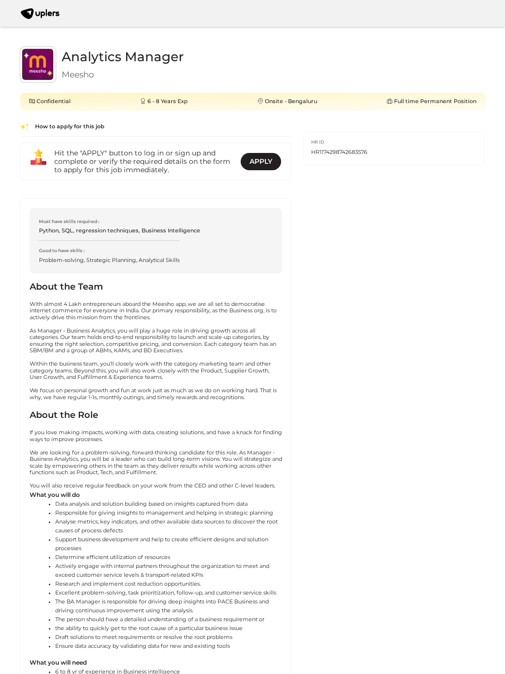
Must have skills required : (69, 221)
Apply (261, 161)
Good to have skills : (61, 250)
